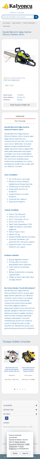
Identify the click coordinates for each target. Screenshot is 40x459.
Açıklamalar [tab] (20, 116)
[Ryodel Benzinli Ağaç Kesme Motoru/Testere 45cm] (20, 57)
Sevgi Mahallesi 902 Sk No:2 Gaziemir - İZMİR (18, 427)
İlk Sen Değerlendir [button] (13, 80)
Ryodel (19, 100)
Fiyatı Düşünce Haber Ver (20, 105)
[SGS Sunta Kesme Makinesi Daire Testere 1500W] (13, 356)
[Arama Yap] (36, 17)
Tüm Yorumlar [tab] (20, 121)
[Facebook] (6, 418)
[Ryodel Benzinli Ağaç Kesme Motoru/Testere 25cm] (29, 356)
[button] (14, 389)
